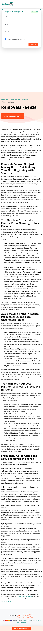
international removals (24, 596)
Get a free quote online (12, 116)
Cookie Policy (21, 622)
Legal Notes (27, 620)
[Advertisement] (21, 69)
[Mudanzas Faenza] (9, 620)
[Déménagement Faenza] (5, 620)
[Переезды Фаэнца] (11, 620)
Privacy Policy (36, 620)
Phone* (7, 32)
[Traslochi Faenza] (3, 620)
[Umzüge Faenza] (7, 620)
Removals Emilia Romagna (19, 100)
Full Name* (7, 17)
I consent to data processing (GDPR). (16, 39)
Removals (4, 100)
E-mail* (6, 24)
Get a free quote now (21, 628)
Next (33, 44)
